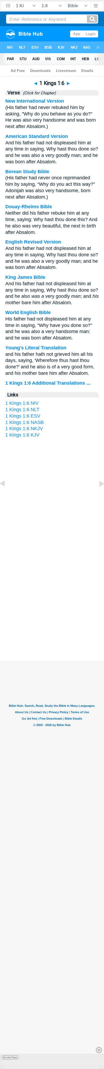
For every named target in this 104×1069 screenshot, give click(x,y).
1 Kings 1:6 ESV (22, 416)
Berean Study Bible (27, 171)
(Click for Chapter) (38, 93)
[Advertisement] (52, 608)
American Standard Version (36, 136)
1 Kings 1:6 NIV (22, 403)
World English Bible (28, 312)
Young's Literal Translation (35, 347)
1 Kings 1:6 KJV (22, 435)
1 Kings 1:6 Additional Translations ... (47, 383)
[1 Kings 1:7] (97, 495)
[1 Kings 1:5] (6, 495)
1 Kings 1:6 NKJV (24, 428)
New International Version (34, 101)
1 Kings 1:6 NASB (24, 422)
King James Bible (25, 277)
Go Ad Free (10, 1057)
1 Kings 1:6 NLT (22, 409)
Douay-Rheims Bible (28, 206)
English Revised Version (33, 242)
